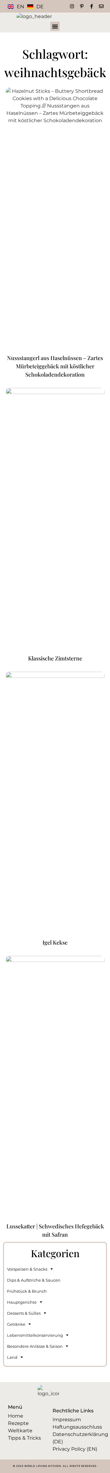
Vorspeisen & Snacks (27, 1269)
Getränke (16, 1324)
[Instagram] (72, 6)
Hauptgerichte (22, 1302)
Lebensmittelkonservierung (35, 1335)
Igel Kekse (55, 942)
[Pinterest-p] (82, 6)
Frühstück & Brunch (27, 1291)
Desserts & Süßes (24, 1313)
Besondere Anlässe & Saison (35, 1346)
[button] (55, 26)
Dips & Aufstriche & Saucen (34, 1280)
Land (12, 1357)
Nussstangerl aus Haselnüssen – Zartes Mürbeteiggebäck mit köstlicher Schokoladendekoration (55, 366)
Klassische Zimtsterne (55, 658)
